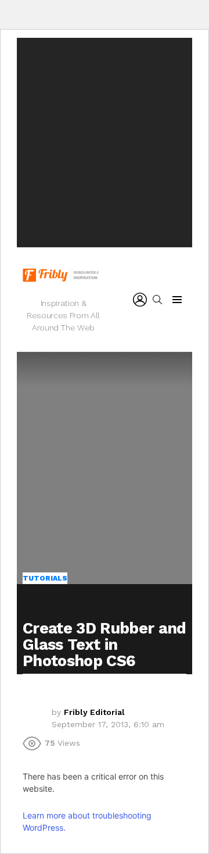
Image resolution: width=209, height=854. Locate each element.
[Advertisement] (104, 142)
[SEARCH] (157, 299)
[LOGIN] (140, 299)
